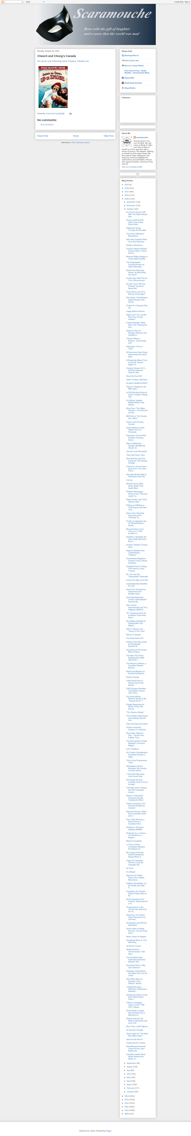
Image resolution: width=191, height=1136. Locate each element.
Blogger (108, 1131)
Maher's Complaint (134, 841)
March (130, 1084)
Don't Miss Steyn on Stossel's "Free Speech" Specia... (134, 981)
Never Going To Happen (136, 936)
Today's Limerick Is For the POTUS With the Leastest (135, 806)
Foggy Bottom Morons (135, 311)
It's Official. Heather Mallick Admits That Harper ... (135, 402)
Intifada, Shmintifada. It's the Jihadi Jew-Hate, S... (136, 885)
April (129, 1081)
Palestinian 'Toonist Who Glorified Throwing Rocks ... (136, 437)
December (131, 202)
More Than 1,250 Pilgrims (137, 1026)
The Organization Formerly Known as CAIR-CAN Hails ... (135, 264)
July (129, 1070)
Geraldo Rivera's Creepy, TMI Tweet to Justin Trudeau (136, 568)
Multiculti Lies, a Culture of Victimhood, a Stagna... (136, 835)
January (130, 1092)
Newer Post (42, 136)
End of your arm (131, 60)
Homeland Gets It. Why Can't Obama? (135, 966)
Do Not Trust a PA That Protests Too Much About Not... (135, 286)
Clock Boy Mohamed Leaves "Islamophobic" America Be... (136, 599)
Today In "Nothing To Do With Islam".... (136, 388)
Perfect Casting (132, 677)
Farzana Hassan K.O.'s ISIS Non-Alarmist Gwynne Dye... (135, 370)
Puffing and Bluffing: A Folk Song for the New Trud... (136, 507)
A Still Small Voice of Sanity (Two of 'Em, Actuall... (135, 683)
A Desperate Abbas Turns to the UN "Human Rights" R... (136, 362)
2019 (127, 185)
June (129, 1074)
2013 (127, 1100)
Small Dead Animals (133, 83)
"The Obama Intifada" (135, 712)
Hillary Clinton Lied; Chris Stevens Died (136, 500)
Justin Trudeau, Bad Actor (136, 379)
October (130, 209)
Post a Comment (47, 125)
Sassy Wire (129, 78)
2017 (127, 192)
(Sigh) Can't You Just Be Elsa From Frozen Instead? (136, 317)
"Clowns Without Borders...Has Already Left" (136, 341)
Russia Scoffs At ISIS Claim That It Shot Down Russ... (134, 222)
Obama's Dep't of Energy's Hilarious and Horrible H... (136, 333)
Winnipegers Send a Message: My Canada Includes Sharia (136, 768)
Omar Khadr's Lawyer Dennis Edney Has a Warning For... (135, 1013)
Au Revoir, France (133, 946)
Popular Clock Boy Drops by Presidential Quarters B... (136, 644)
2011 (127, 1107)
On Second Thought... (135, 1030)
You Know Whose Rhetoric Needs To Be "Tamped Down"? (136, 698)
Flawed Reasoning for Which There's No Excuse (135, 706)
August (130, 1067)
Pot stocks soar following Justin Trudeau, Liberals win (63, 61)
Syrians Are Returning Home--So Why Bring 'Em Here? (136, 272)
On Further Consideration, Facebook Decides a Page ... (137, 754)
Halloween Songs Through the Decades (136, 229)
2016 (127, 195)
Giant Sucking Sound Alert (137, 724)
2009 (127, 1114)
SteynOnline (129, 88)
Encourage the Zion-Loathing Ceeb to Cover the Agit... (137, 782)
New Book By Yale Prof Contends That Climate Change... (136, 460)
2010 (127, 1110)
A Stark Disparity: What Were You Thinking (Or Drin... (136, 325)
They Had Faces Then (135, 455)
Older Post (108, 136)
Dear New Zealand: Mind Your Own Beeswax (136, 240)
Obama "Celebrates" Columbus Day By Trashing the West (134, 798)
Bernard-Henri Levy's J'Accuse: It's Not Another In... (135, 531)
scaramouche (142, 137)
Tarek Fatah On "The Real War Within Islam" (137, 1035)
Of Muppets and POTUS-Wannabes (136, 924)
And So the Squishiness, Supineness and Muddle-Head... (136, 591)
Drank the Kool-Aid (134, 376)
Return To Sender (133, 635)
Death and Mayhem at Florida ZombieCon (135, 672)
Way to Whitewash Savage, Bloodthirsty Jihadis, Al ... (135, 445)
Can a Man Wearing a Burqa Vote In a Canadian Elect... (135, 821)
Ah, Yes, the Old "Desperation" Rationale (137, 575)
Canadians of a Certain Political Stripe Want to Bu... (136, 893)
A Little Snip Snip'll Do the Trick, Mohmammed (136, 279)
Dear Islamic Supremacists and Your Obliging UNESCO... (136, 607)
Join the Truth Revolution (136, 451)
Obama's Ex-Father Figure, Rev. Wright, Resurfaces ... (135, 877)
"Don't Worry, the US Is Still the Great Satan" (135, 293)
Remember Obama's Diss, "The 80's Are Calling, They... (135, 735)
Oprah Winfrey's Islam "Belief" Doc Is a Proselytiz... (135, 430)
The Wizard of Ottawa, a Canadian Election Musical (136, 665)
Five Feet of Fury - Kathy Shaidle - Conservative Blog (136, 72)
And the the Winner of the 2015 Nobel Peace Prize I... (136, 997)
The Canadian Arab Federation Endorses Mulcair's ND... (136, 959)
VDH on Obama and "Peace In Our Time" (135, 630)
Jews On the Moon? (134, 1039)
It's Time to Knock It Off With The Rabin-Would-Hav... (136, 214)
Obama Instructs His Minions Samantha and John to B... (136, 1020)
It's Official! (130, 872)
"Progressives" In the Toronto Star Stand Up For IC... (136, 909)
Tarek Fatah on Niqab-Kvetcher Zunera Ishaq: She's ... (137, 931)
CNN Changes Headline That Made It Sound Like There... (136, 691)
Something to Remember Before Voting (136, 651)
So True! (129, 868)
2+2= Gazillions (132, 749)
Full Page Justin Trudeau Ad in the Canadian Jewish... (136, 790)
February (131, 1088)
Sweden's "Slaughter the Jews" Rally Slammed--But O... (136, 539)
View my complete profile (132, 167)
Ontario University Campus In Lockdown (136, 728)
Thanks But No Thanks (135, 1043)
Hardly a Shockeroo (134, 245)
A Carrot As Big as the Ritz (137, 580)
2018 (127, 188)
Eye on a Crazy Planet (134, 66)
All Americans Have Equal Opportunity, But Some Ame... (136, 354)
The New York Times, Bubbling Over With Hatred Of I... (135, 657)
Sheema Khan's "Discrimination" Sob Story (135, 951)
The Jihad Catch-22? (135, 638)
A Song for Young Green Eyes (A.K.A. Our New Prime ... (136, 468)
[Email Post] (70, 113)
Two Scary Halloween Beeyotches (135, 235)
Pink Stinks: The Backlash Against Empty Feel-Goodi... (136, 300)
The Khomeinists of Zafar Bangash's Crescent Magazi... (136, 743)
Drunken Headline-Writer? (137, 383)
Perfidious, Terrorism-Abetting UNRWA (135, 828)
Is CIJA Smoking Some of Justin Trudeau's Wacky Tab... (137, 394)
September (131, 1063)
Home (76, 136)
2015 (127, 199)
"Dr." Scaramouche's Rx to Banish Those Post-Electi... (136, 615)
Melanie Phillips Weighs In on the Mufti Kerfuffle (137, 258)
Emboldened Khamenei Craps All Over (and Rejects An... (136, 1048)
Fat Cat (129, 480)
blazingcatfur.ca (131, 55)
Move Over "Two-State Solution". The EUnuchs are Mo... (137, 410)
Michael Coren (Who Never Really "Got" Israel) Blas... (135, 486)
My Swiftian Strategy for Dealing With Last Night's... (136, 623)
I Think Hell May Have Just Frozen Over (135, 775)
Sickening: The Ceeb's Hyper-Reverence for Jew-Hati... (136, 917)
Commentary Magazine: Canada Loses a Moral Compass (136, 560)
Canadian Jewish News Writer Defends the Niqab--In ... (135, 1056)
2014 (127, 1096)
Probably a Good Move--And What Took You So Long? (136, 973)
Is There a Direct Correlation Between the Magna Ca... (135, 847)
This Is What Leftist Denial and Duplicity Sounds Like (137, 718)
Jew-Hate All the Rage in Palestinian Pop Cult (136, 475)
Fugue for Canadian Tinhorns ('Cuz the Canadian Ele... (134, 862)
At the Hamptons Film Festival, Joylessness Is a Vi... (137, 901)
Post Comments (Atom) (81, 143)
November (131, 205)
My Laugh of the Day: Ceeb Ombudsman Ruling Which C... (135, 854)
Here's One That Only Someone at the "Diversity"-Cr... (135, 515)
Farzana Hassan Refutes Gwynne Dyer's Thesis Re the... (136, 251)
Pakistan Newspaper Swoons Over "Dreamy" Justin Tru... (137, 494)
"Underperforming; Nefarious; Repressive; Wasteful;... (136, 989)
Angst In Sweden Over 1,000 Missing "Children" (135, 552)
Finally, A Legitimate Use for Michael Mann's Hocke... (136, 523)
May (129, 1077)
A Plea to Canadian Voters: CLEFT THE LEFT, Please (135, 1005)
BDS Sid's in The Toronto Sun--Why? (136, 417)
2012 (127, 1103)
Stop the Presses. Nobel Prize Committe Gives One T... (136, 813)
